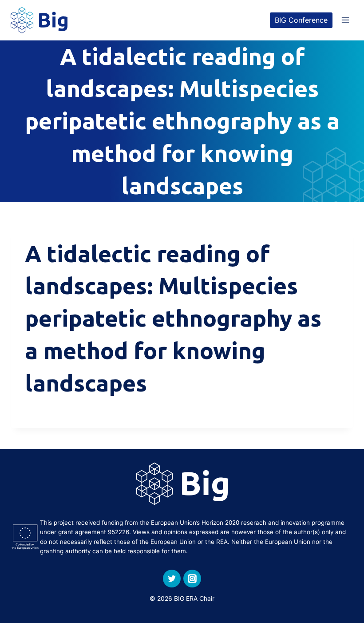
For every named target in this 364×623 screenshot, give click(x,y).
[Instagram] (192, 578)
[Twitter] (172, 578)
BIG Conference (301, 20)
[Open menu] (345, 20)
